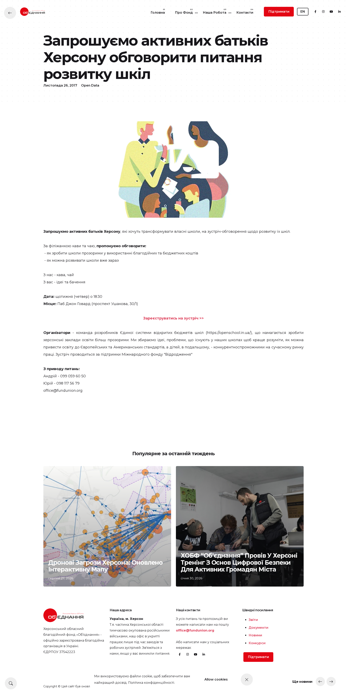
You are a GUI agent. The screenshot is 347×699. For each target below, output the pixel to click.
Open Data (90, 85)
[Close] (247, 679)
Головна (158, 12)
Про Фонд (184, 12)
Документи (258, 628)
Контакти (244, 12)
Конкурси (257, 643)
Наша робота (214, 12)
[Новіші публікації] (320, 681)
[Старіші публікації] (331, 681)
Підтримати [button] (278, 11)
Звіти (253, 620)
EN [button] (302, 11)
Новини (255, 635)
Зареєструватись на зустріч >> (173, 318)
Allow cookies (216, 679)
